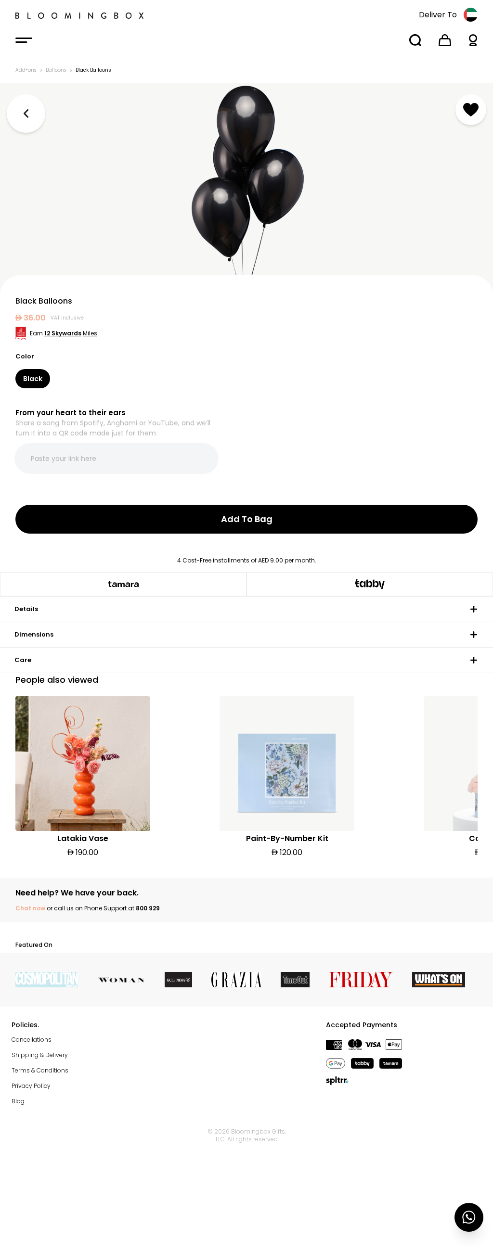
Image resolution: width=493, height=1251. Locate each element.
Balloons (56, 70)
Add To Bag (246, 519)
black (32, 378)
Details (26, 608)
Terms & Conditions (40, 1070)
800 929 (148, 908)
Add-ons (25, 70)
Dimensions (33, 634)
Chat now (30, 908)
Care (22, 659)
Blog (18, 1101)
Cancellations (32, 1039)
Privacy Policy (31, 1086)
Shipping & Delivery (40, 1055)
